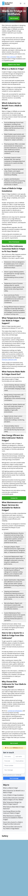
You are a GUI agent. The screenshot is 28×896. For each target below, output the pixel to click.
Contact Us (14, 498)
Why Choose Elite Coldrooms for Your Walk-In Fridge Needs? (12, 827)
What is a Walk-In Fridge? (10, 788)
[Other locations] (20, 3)
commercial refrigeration (15, 711)
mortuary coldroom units (9, 359)
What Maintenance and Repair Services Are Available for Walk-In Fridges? (13, 817)
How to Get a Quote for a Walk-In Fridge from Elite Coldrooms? (13, 823)
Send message (14, 778)
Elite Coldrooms (11, 57)
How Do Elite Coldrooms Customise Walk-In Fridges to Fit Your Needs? (13, 798)
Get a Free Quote (14, 242)
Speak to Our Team (14, 64)
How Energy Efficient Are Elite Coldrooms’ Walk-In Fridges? (11, 812)
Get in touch (14, 18)
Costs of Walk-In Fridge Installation (13, 795)
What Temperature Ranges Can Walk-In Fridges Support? (12, 803)
